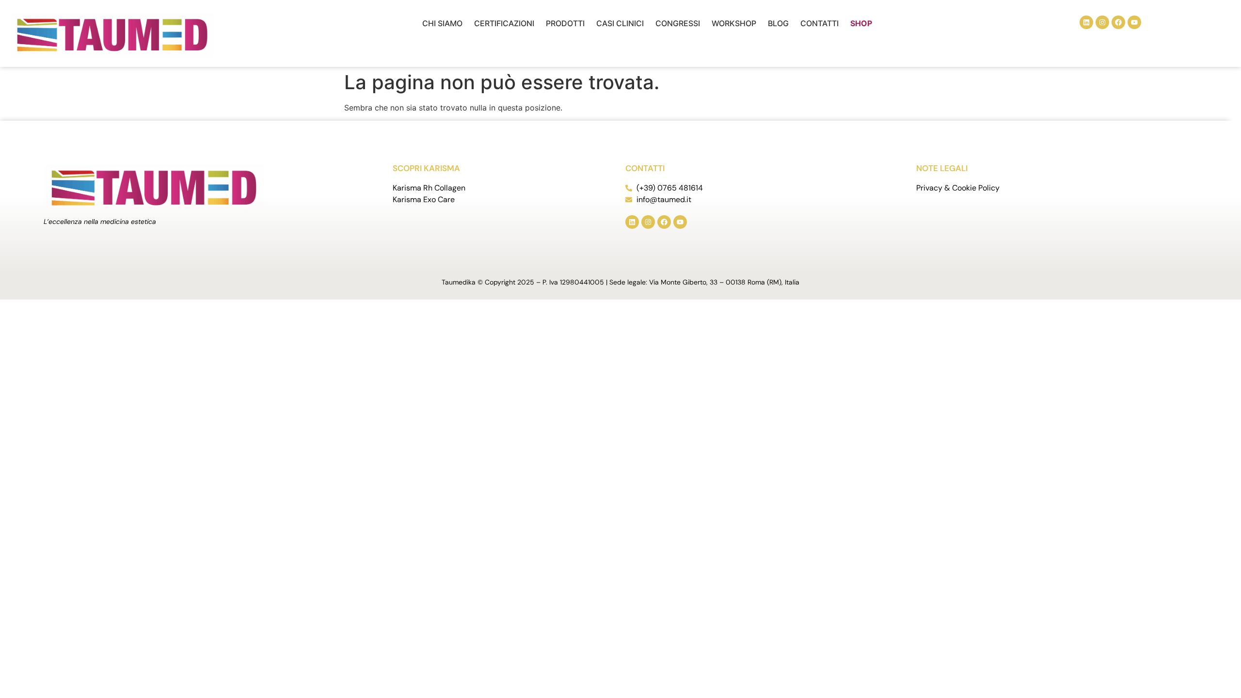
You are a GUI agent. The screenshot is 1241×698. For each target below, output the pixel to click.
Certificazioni (504, 23)
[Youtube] (1134, 22)
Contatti (819, 23)
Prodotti (565, 23)
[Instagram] (1102, 22)
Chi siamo (442, 23)
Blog (778, 23)
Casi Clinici (620, 23)
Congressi (677, 23)
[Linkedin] (1086, 22)
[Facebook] (1118, 22)
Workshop (734, 23)
